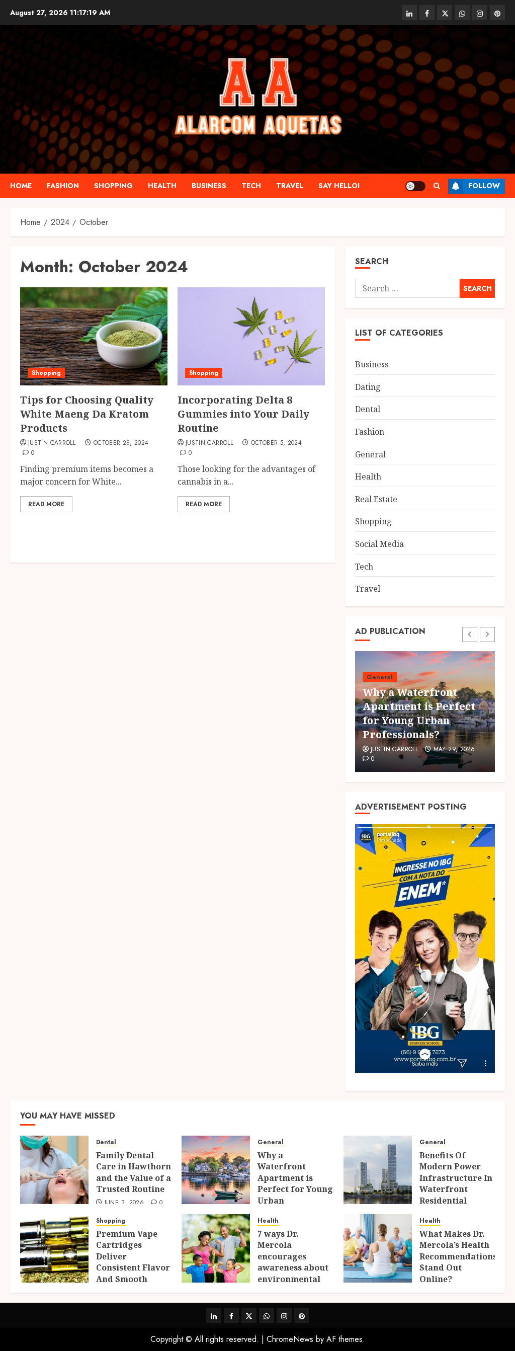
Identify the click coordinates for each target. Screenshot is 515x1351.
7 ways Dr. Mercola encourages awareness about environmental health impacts (293, 1262)
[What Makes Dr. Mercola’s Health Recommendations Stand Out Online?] (378, 1248)
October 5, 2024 (276, 443)
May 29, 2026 (454, 750)
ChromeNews (290, 1339)
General (370, 454)
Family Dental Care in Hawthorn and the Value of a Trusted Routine (133, 1172)
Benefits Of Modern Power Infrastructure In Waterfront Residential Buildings (455, 1183)
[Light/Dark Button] (415, 186)
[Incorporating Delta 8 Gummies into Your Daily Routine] (251, 336)
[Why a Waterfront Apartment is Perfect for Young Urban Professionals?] (216, 1170)
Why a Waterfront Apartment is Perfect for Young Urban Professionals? (419, 713)
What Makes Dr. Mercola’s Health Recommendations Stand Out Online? (458, 1256)
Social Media (379, 543)
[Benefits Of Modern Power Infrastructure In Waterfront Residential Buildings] (378, 1170)
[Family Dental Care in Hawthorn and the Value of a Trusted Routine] (54, 1170)
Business (209, 186)
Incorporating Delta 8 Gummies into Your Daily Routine (243, 414)
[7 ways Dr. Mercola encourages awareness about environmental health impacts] (216, 1248)
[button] (437, 186)
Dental (367, 409)
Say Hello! (339, 186)
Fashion (63, 186)
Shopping (113, 186)
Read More (46, 504)
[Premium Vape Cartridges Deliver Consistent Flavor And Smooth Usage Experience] (54, 1248)
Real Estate (376, 499)
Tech (251, 186)
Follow (484, 186)
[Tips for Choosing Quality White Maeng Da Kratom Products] (93, 336)
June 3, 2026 (124, 1203)
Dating (368, 386)
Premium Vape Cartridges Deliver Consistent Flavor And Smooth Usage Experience (133, 1262)
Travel (289, 186)
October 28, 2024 (121, 443)
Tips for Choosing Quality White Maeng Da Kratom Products (86, 414)
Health (162, 186)
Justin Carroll (51, 443)
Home (21, 186)
